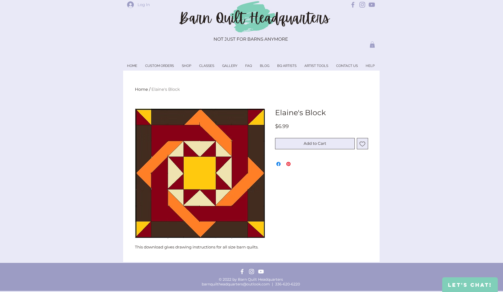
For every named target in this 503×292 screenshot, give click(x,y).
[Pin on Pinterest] (288, 164)
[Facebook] (242, 271)
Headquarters (289, 18)
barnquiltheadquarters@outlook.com (236, 284)
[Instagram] (251, 271)
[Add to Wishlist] (362, 143)
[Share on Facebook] (278, 164)
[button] (372, 44)
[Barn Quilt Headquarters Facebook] (352, 4)
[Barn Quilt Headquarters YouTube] (371, 4)
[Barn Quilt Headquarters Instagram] (362, 4)
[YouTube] (261, 271)
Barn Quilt (214, 18)
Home (141, 89)
